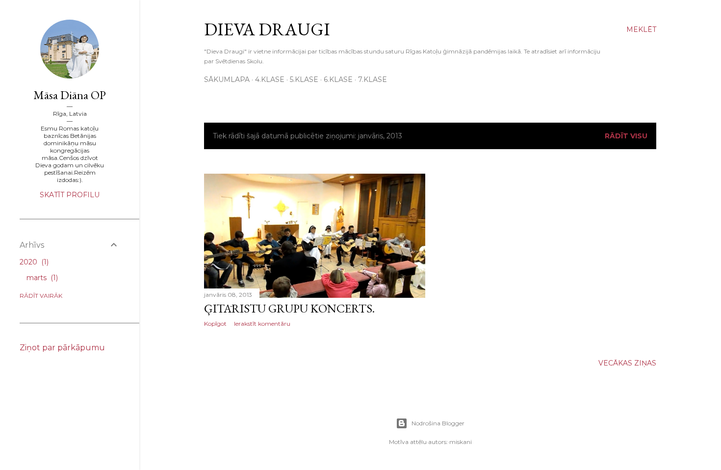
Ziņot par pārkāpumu (62, 347)
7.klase (372, 79)
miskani (460, 441)
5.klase (304, 79)
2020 (33, 262)
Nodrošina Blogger (438, 423)
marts (41, 277)
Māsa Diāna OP (69, 95)
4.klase (269, 79)
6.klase (338, 79)
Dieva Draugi (267, 29)
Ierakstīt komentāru (262, 323)
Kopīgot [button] (215, 323)
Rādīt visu (626, 135)
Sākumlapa (227, 79)
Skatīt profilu (70, 194)
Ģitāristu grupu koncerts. (289, 308)
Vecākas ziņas (627, 363)
